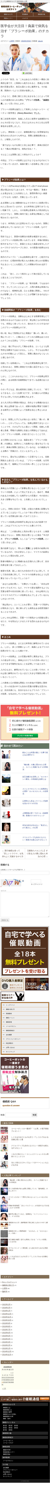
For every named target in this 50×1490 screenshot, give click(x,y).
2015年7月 (6, 1330)
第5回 (10, 1428)
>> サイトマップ (9, 1052)
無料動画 (6, 1457)
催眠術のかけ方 (9, 1404)
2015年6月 (6, 1333)
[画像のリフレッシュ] (23, 881)
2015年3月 (6, 1342)
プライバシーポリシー (10, 1470)
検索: (3, 1115)
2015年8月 (6, 1326)
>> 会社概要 (7, 1035)
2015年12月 (6, 1314)
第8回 (10, 1430)
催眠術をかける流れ (9, 1414)
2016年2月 (6, 1308)
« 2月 (4, 1388)
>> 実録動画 (7, 1013)
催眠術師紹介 (8, 1437)
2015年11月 (6, 1317)
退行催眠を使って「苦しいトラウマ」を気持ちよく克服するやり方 (12, 853)
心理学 (11, 41)
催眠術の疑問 (7, 1412)
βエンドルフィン (8, 1282)
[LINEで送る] (27, 73)
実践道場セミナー (9, 1452)
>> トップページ (9, 1005)
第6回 (16, 1428)
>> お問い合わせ (9, 1047)
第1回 (5, 1425)
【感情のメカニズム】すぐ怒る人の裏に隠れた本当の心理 (37, 853)
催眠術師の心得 (8, 1416)
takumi (40, 41)
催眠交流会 (6, 1454)
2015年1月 (6, 1348)
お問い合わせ (7, 1474)
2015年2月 (6, 1345)
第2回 (10, 1425)
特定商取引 (6, 1472)
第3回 (16, 1425)
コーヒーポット (8, 1440)
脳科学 (4, 1291)
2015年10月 (6, 1320)
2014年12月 (6, 1351)
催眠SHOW (6, 1450)
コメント (3, 891)
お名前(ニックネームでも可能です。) (13, 870)
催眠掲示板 (7, 1433)
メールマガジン (8, 1461)
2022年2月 (6, 1304)
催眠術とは (6, 1408)
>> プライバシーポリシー (11, 1039)
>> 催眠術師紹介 (9, 1030)
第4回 (5, 1428)
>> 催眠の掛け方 (9, 1009)
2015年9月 (6, 1323)
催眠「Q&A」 (7, 1418)
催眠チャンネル (9, 1422)
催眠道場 (6, 1447)
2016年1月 (6, 1311)
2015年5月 (6, 1336)
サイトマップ (7, 1476)
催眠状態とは (7, 1410)
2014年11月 (6, 1355)
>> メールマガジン (9, 1026)
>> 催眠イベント (9, 1018)
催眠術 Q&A (11, 1103)
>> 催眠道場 (7, 1022)
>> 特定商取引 (8, 1043)
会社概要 (6, 1468)
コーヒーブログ (8, 1443)
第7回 (5, 1430)
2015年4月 (6, 1339)
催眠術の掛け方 (8, 1285)
